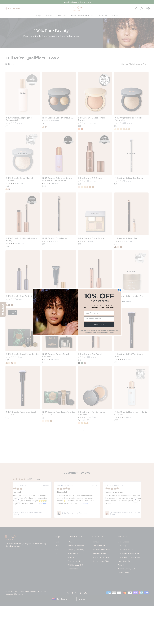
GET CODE (99, 324)
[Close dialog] (119, 290)
